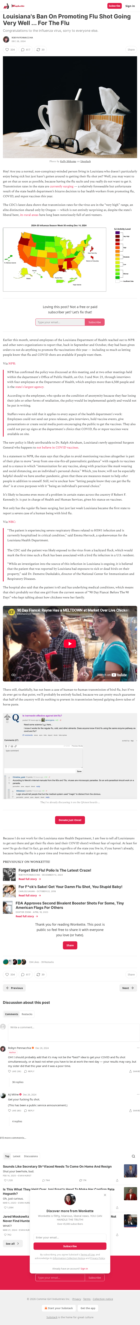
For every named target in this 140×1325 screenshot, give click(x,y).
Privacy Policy (97, 1258)
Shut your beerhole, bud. (18, 1171)
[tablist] (18, 1014)
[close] (105, 1195)
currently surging (61, 186)
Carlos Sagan (27, 891)
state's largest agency (29, 387)
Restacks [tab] (27, 1014)
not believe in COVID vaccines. (58, 447)
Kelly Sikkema (68, 161)
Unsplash (85, 161)
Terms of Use (88, 1254)
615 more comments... (13, 1137)
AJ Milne (13, 1094)
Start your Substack (60, 1308)
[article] (70, 1173)
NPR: (12, 363)
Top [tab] (7, 1156)
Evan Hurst (24, 1175)
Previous (17, 988)
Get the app (88, 1308)
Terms (87, 1299)
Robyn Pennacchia (22, 37)
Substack (51, 1317)
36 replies (17, 1082)
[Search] (133, 1156)
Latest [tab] (16, 1156)
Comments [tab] (11, 1014)
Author (12, 1052)
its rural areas (29, 215)
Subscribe (114, 5)
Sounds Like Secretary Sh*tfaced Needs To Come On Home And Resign (57, 1166)
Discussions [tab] (31, 1156)
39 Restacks (47, 962)
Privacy (76, 1299)
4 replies (17, 1121)
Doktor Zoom (23, 912)
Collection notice (103, 1299)
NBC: (12, 522)
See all (10, 1243)
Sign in (130, 6)
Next (125, 988)
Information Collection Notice (69, 1258)
